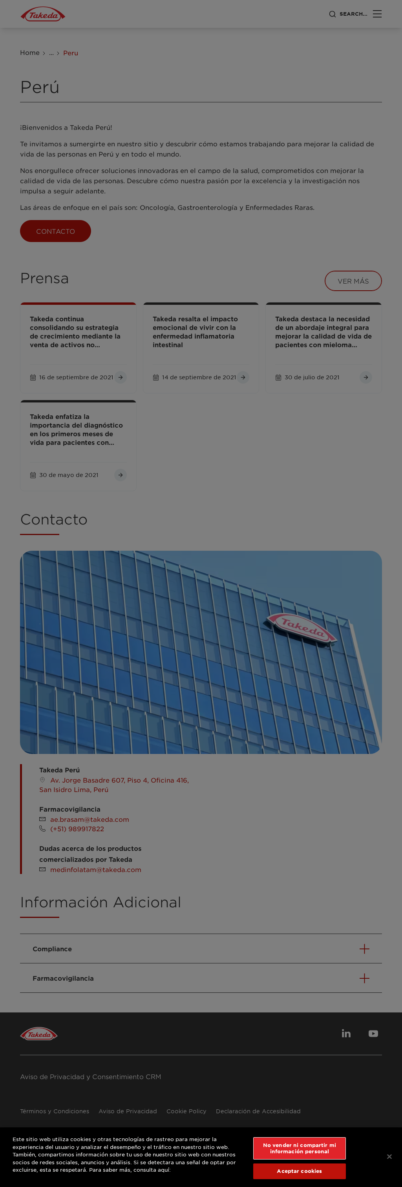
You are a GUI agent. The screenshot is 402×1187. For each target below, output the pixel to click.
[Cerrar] (389, 1156)
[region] (201, 1157)
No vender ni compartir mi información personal (299, 1148)
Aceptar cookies (299, 1171)
